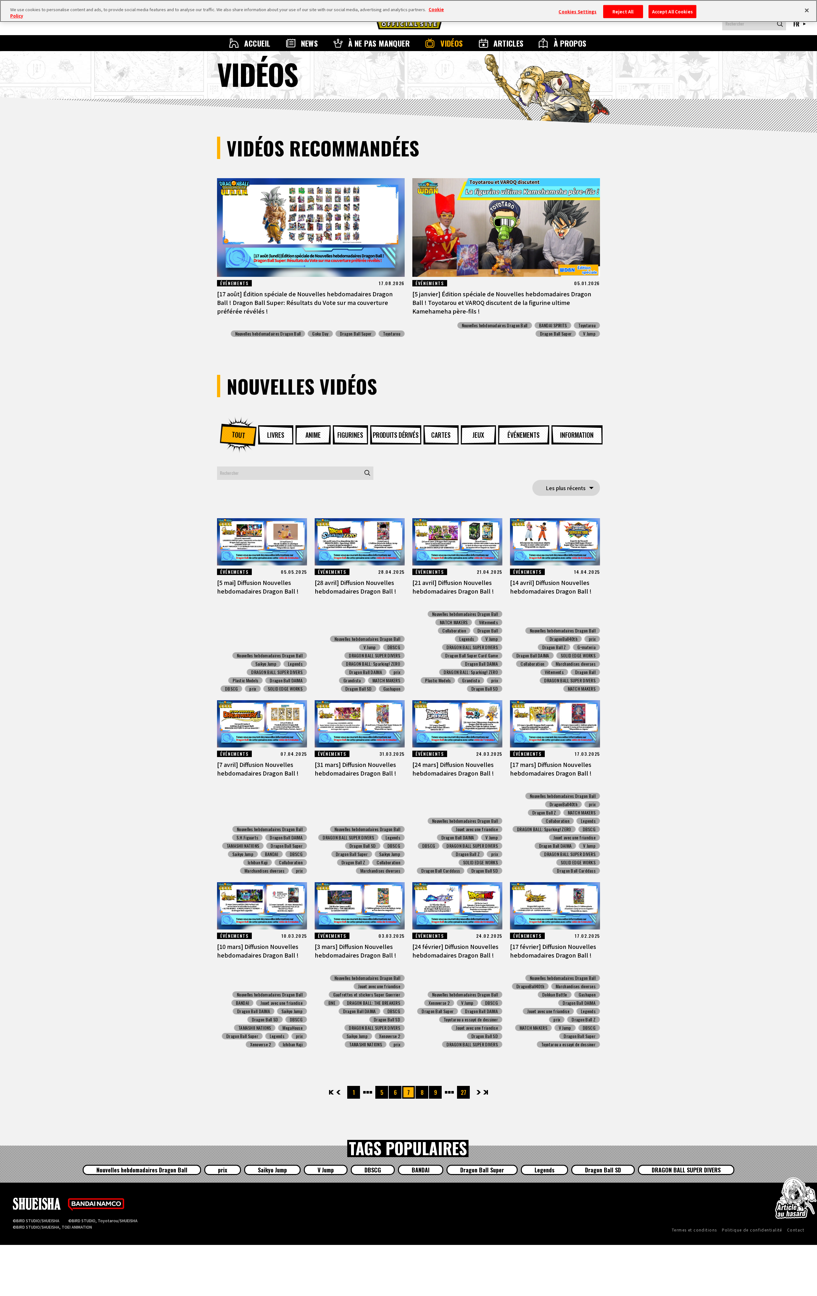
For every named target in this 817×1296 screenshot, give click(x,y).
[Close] (807, 10)
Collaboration (454, 630)
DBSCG (231, 689)
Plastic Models (245, 680)
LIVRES (275, 435)
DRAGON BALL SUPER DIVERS (277, 672)
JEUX (478, 435)
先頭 (331, 1092)
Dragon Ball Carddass (440, 871)
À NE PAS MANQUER (379, 43)
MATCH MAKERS (386, 680)
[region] (408, 11)
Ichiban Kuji (257, 862)
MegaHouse (292, 1028)
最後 (485, 1092)
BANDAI (271, 854)
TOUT (238, 434)
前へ (338, 1092)
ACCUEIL (257, 43)
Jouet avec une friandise (477, 829)
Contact (795, 1229)
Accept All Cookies (672, 11)
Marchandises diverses (576, 664)
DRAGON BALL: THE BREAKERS (373, 1003)
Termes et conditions (694, 1229)
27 (463, 1092)
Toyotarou (391, 333)
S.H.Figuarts (247, 837)
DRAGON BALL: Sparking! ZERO (373, 664)
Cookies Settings (577, 11)
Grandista (352, 680)
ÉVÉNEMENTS (523, 435)
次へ (478, 1092)
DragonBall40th (563, 639)
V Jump (589, 333)
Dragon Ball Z (554, 647)
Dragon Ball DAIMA (286, 680)
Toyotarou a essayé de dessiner (471, 1019)
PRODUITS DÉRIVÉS (396, 435)
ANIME (313, 435)
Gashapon (391, 689)
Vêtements (488, 622)
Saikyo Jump (265, 664)
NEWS (309, 43)
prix (252, 689)
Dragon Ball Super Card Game (471, 655)
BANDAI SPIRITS (553, 325)
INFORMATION (577, 435)
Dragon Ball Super (356, 333)
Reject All (622, 11)
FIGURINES (350, 435)
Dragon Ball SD (358, 689)
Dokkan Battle (554, 994)
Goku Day (320, 333)
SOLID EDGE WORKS (285, 689)
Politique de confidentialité (752, 1229)
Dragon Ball (487, 630)
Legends (295, 664)
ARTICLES (508, 43)
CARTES (441, 435)
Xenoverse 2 (260, 1044)
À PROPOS (570, 43)
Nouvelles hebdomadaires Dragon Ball (268, 333)
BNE (331, 1003)
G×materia (586, 647)
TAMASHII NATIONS (243, 846)
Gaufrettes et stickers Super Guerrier (366, 994)
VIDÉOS (451, 43)
